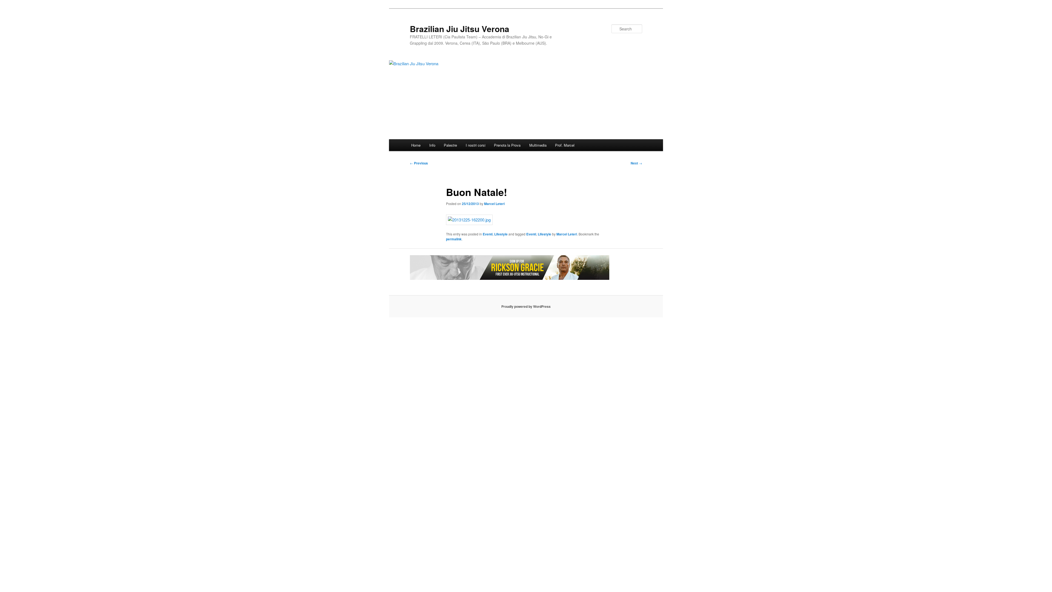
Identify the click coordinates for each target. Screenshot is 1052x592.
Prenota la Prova (507, 145)
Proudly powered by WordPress (526, 306)
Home (416, 145)
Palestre (450, 145)
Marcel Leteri (494, 203)
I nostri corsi (475, 145)
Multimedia (538, 145)
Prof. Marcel (564, 145)
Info (432, 145)
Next (636, 163)
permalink (454, 239)
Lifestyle (501, 234)
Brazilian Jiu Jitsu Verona (459, 29)
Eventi (488, 234)
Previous (419, 163)
